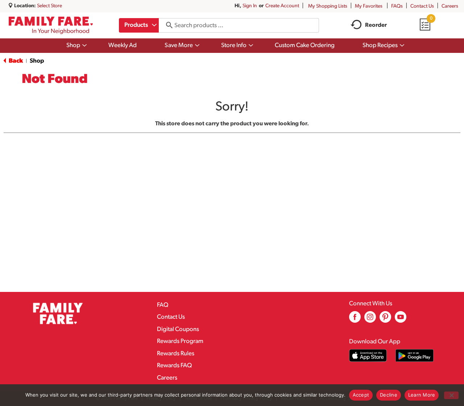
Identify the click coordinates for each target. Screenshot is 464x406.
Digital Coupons (178, 329)
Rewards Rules (175, 354)
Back (15, 61)
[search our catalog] (167, 25)
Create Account (282, 6)
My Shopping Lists (327, 6)
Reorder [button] (376, 25)
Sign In (250, 6)
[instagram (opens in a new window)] (370, 320)
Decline (388, 395)
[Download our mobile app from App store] (368, 355)
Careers (450, 6)
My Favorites (368, 6)
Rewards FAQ (174, 366)
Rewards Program (180, 341)
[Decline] (451, 395)
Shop (37, 61)
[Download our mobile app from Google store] (414, 355)
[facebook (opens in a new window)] (355, 320)
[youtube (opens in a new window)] (400, 320)
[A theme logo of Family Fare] (51, 25)
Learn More (421, 395)
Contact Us (422, 6)
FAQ (162, 305)
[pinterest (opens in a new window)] (385, 320)
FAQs (397, 6)
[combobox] (139, 25)
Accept (361, 395)
